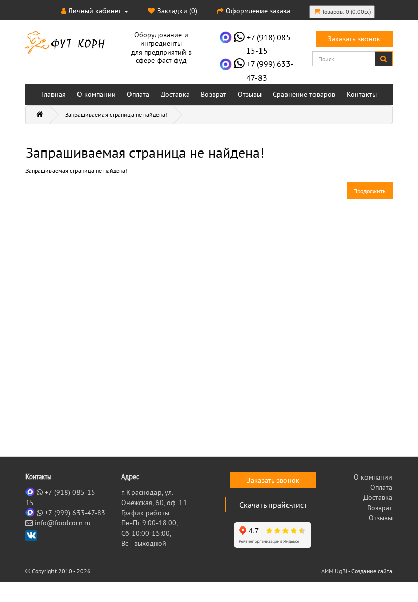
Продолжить (369, 191)
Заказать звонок (354, 38)
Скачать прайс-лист (273, 504)
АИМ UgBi (334, 571)
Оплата (138, 94)
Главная (53, 94)
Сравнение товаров (304, 94)
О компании (96, 94)
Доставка (175, 94)
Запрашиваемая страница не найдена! (116, 114)
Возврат (213, 94)
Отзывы (250, 94)
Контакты (362, 94)
